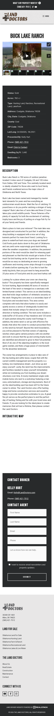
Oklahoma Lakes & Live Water (14, 648)
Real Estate (7, 667)
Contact (6, 677)
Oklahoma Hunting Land (12, 639)
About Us (6, 664)
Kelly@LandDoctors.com (24, 492)
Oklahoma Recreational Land (14, 645)
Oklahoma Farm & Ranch (12, 642)
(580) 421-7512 (23, 6)
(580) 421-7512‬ (9, 620)
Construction (8, 671)
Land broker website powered (18, 707)
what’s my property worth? (25, 3)
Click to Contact (20, 147)
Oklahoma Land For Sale (12, 635)
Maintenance (8, 674)
